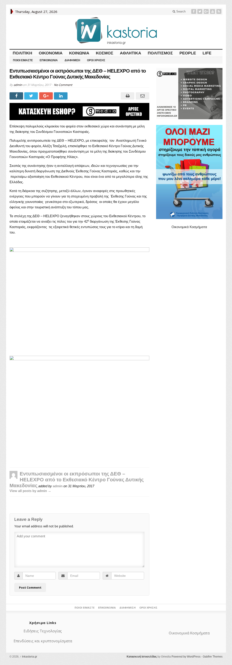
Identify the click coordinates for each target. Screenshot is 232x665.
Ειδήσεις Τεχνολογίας (43, 630)
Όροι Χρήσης (96, 60)
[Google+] (206, 11)
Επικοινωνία (49, 60)
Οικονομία (51, 53)
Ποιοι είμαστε (23, 60)
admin (18, 85)
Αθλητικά (130, 53)
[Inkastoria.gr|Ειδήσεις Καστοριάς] (116, 30)
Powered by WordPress (186, 656)
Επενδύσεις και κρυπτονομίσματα (43, 640)
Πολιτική (22, 53)
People (187, 53)
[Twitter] (200, 11)
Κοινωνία (79, 53)
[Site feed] (219, 11)
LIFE (207, 53)
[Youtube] (213, 11)
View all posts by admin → (30, 491)
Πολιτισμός (160, 53)
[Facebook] (194, 11)
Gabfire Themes (212, 656)
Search (180, 11)
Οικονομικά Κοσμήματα (189, 227)
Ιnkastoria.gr (28, 656)
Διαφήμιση (72, 60)
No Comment (63, 85)
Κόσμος (104, 53)
